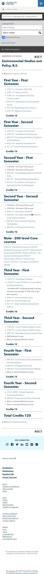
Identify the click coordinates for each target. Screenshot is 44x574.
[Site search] (35, 3)
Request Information (10, 518)
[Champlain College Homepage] (9, 3)
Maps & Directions (9, 516)
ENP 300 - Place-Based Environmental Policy (24, 333)
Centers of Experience (10, 486)
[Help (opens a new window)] (41, 57)
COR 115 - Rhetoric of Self (17, 92)
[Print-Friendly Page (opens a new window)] (38, 57)
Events (4, 500)
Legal (4, 529)
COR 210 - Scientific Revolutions (16, 247)
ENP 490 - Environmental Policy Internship (23, 398)
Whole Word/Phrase (12, 37)
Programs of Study (19, 74)
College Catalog (8, 521)
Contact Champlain (9, 513)
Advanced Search (9, 43)
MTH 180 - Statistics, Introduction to (21, 143)
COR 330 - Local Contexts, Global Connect (24, 327)
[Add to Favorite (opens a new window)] (35, 57)
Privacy (5, 527)
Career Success (9, 477)
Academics (7, 468)
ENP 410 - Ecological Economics (19, 366)
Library (4, 502)
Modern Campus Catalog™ (27, 573)
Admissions (8, 471)
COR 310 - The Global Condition (20, 279)
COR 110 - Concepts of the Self (19, 89)
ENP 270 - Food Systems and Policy (21, 227)
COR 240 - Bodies (21, 253)
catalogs (12, 571)
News (4, 498)
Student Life (8, 474)
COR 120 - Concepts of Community (21, 131)
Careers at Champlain (10, 507)
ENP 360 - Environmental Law (18, 301)
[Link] (3, 9)
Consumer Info (8, 534)
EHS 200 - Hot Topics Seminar (18, 215)
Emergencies (7, 536)
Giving (4, 491)
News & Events (7, 489)
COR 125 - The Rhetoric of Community (22, 134)
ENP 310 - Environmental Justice (20, 298)
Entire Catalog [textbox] (8, 27)
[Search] (40, 32)
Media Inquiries (7, 505)
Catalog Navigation (12, 49)
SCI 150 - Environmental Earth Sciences (22, 147)
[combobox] (22, 16)
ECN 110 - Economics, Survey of (19, 212)
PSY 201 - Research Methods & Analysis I (23, 179)
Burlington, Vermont (8, 458)
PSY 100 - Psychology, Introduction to (21, 108)
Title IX (4, 532)
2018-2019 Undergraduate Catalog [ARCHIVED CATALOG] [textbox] (22, 16)
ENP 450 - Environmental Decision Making (23, 369)
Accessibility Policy (9, 539)
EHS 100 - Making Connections (19, 111)
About (4, 484)
